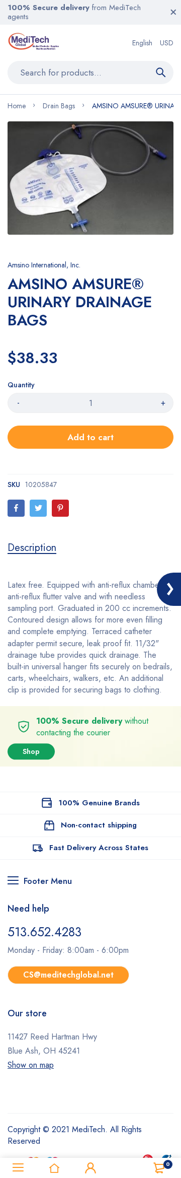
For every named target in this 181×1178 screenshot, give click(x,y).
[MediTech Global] (34, 42)
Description (32, 548)
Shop (31, 751)
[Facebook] (16, 508)
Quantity (21, 385)
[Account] (90, 1168)
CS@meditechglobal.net (68, 975)
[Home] (54, 1168)
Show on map (31, 1065)
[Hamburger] (18, 1168)
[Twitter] (38, 508)
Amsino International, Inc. (44, 265)
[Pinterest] (60, 508)
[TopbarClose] (173, 12)
